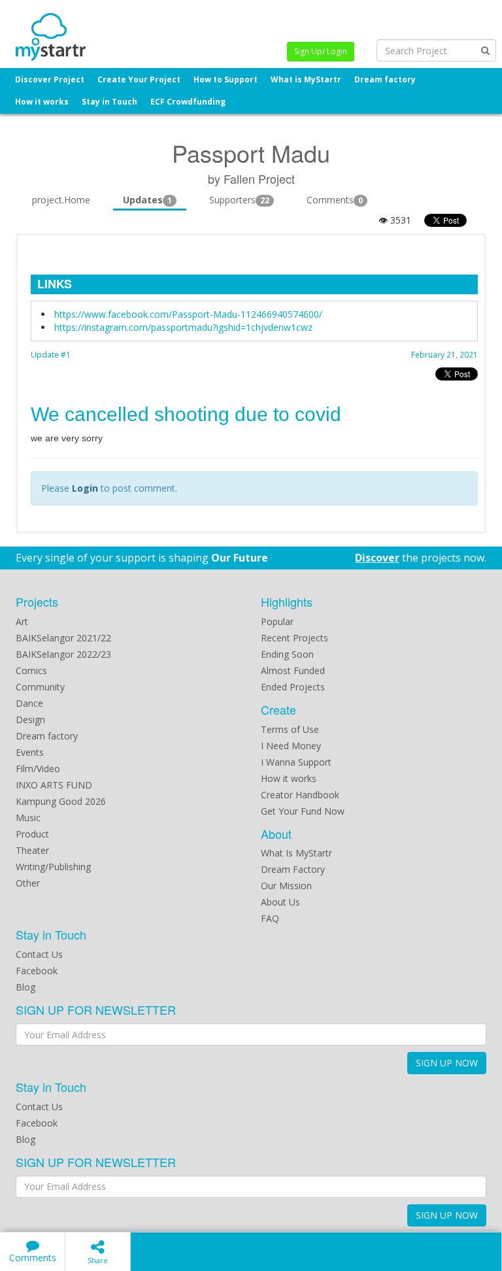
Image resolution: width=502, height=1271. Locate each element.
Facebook (37, 970)
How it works (42, 101)
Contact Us (39, 954)
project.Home (61, 200)
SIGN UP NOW (447, 1063)
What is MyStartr (306, 79)
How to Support (225, 79)
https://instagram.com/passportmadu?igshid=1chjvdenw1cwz (183, 327)
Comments (335, 200)
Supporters (239, 200)
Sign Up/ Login (320, 51)
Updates (147, 200)
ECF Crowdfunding (188, 101)
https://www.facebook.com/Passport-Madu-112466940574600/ (188, 314)
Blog (25, 987)
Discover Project (49, 79)
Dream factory (385, 79)
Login (85, 488)
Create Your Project (138, 79)
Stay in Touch (109, 101)
